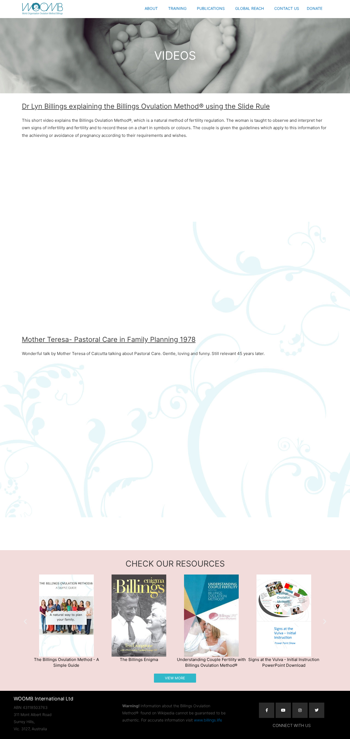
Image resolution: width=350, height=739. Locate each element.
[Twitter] (316, 710)
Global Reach (249, 8)
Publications (211, 8)
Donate (314, 8)
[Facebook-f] (266, 710)
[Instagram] (300, 710)
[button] (152, 8)
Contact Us (286, 8)
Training (177, 8)
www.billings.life (208, 720)
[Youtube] (283, 710)
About (151, 8)
